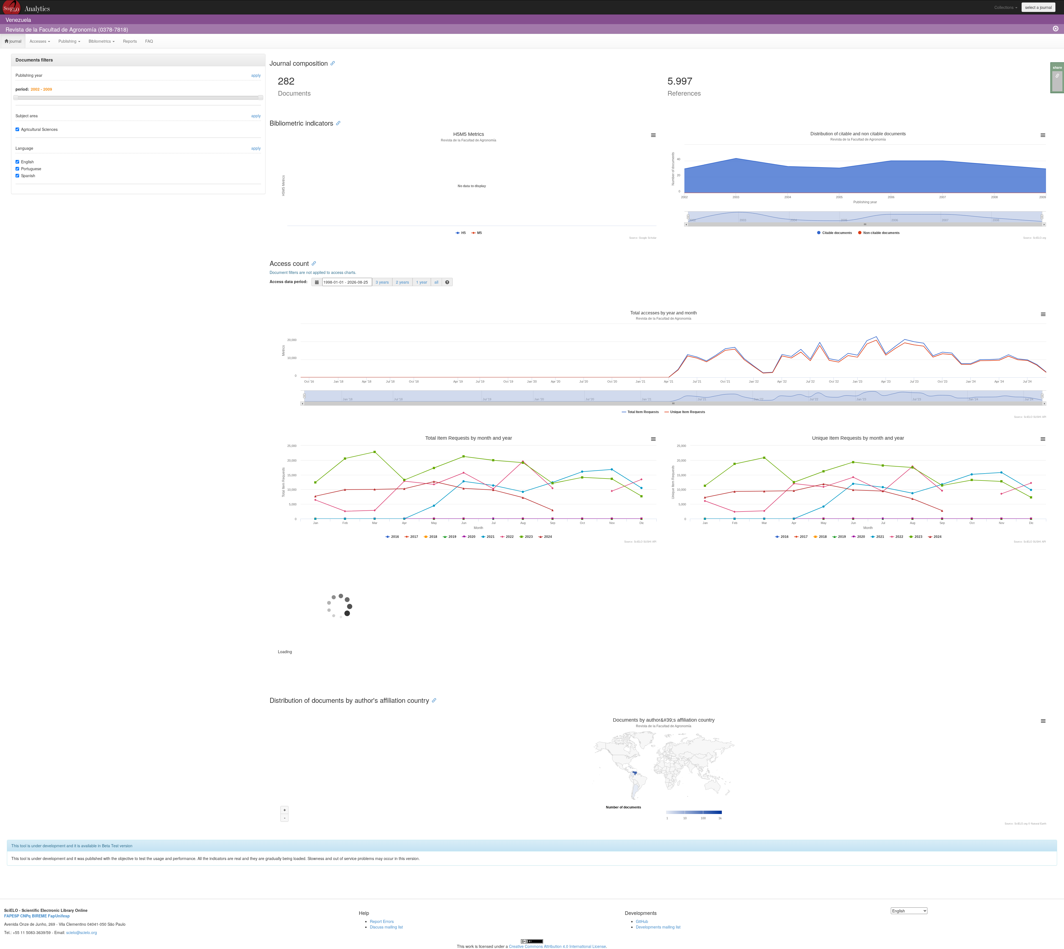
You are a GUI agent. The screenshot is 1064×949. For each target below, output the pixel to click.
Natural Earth (1038, 823)
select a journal (1038, 7)
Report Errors (382, 921)
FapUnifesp (59, 916)
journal (14, 41)
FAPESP (11, 916)
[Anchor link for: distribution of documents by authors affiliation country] (432, 699)
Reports (130, 41)
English (27, 161)
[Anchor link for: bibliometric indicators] (336, 122)
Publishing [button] (68, 41)
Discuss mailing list (386, 927)
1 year (421, 282)
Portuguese (31, 168)
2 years (402, 282)
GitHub (642, 921)
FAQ (149, 41)
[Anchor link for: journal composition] (331, 62)
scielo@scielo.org (81, 932)
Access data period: (289, 281)
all (436, 282)
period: (22, 89)
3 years (382, 282)
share (1057, 67)
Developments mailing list (658, 927)
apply (256, 75)
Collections (1004, 7)
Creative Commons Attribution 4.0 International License (557, 946)
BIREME (39, 916)
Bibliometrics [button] (100, 41)
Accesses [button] (38, 41)
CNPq (25, 916)
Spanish (28, 175)
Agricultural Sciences (39, 129)
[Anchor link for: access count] (312, 262)
